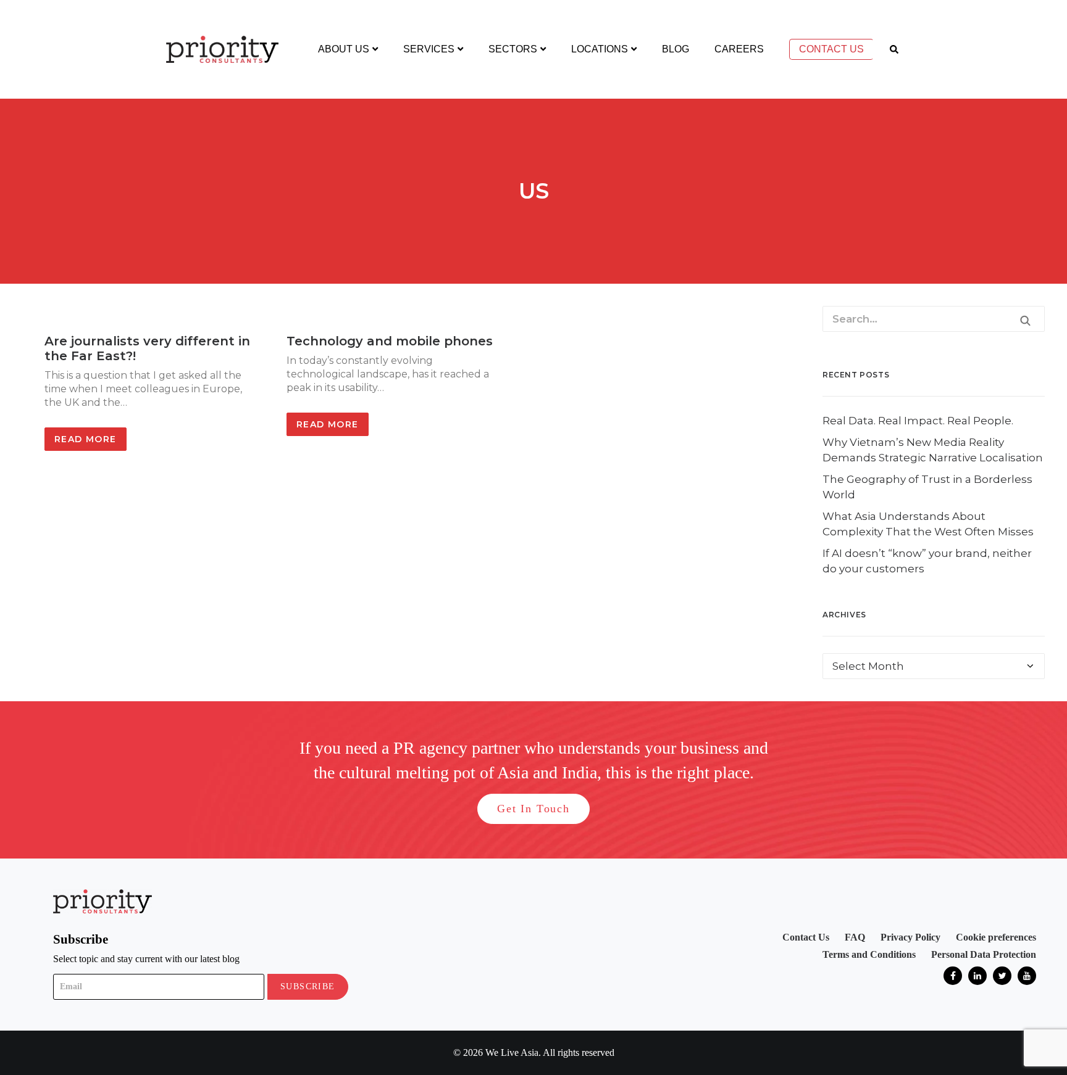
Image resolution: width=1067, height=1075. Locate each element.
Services (428, 49)
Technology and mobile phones (390, 341)
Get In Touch (533, 808)
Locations (599, 49)
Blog (675, 49)
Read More (85, 439)
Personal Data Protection (983, 954)
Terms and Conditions (869, 954)
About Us (343, 49)
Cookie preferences (996, 937)
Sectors (512, 49)
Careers (739, 49)
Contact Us (831, 49)
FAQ (855, 937)
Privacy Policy (910, 937)
